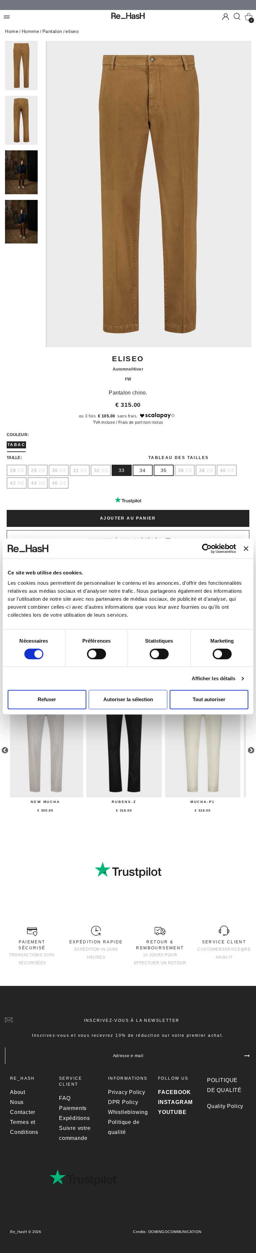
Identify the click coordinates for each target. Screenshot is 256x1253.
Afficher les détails (214, 678)
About (17, 1092)
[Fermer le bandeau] (246, 548)
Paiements (73, 1108)
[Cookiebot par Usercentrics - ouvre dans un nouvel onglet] (207, 548)
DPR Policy (123, 1102)
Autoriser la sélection (128, 699)
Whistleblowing (128, 1112)
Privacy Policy (126, 1092)
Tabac (16, 444)
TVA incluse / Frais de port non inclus (128, 422)
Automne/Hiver (128, 369)
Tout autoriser (209, 699)
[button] (250, 6)
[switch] (96, 654)
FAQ (64, 1098)
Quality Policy (225, 1106)
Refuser (47, 699)
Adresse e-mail (128, 1055)
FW (128, 379)
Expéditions (74, 1118)
